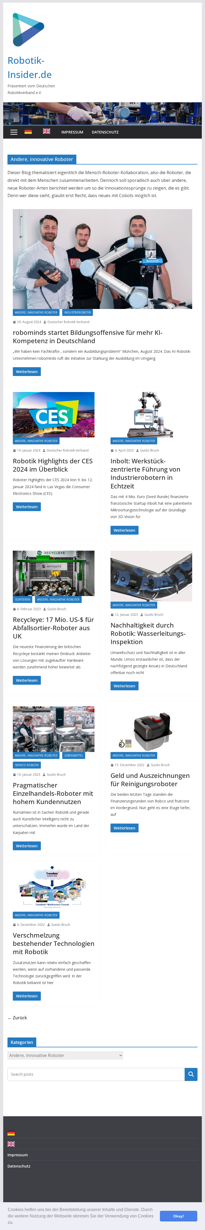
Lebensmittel (73, 755)
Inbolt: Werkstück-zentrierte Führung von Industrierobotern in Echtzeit (145, 473)
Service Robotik (27, 765)
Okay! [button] (178, 1216)
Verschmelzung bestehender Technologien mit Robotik (53, 943)
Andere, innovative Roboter (36, 312)
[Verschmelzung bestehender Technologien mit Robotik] (53, 889)
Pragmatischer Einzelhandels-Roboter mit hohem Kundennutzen (53, 793)
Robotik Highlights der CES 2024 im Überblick (53, 464)
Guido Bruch (149, 450)
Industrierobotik (77, 312)
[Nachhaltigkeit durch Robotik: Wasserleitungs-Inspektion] (151, 576)
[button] (15, 1223)
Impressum (72, 132)
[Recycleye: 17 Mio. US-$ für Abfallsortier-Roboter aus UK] (53, 573)
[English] (48, 132)
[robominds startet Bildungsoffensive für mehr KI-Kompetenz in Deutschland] (102, 259)
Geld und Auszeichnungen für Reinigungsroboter (150, 779)
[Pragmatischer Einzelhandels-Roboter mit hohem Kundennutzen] (53, 729)
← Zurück (17, 1018)
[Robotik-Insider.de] (102, 106)
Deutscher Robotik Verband (68, 322)
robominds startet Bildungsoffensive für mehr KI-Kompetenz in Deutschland (88, 336)
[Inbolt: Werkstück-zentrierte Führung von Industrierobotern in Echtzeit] (151, 414)
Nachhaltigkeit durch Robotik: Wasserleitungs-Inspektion (148, 633)
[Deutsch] (29, 132)
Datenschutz (105, 132)
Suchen (191, 1074)
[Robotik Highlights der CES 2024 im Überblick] (53, 414)
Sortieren (22, 599)
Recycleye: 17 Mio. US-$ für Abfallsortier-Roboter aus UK (53, 627)
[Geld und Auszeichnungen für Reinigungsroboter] (151, 729)
